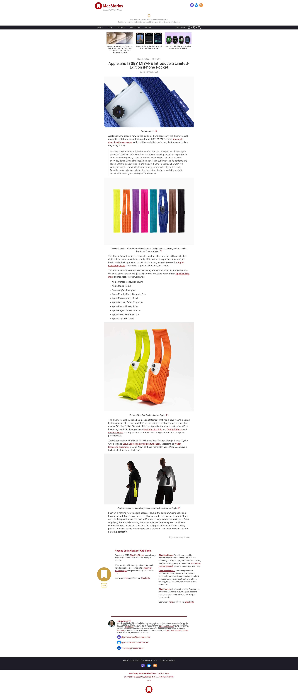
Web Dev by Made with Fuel (140, 673)
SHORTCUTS (135, 27)
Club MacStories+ (167, 571)
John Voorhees (124, 621)
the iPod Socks (115, 432)
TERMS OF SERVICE (167, 660)
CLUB (110, 27)
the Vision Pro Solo (152, 429)
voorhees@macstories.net (132, 648)
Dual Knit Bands (174, 429)
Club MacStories (137, 555)
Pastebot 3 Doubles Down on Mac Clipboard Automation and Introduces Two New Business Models (120, 49)
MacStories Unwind (166, 627)
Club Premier (164, 589)
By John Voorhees (149, 72)
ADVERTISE (139, 660)
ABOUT (100, 27)
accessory (178, 537)
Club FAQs (145, 578)
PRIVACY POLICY (151, 660)
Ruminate (120, 630)
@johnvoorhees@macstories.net (135, 637)
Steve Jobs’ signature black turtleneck (141, 444)
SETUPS (148, 27)
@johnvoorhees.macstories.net (134, 642)
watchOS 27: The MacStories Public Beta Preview (178, 47)
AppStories (129, 627)
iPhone (187, 537)
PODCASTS (121, 27)
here (127, 578)
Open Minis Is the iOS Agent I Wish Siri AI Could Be (149, 47)
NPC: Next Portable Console (177, 630)
